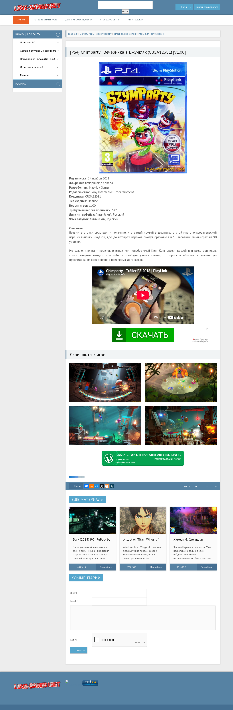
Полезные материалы (45, 19)
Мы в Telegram (135, 19)
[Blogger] (107, 486)
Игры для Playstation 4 (151, 33)
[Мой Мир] (96, 486)
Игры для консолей (125, 33)
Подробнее (106, 567)
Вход (184, 7)
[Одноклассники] (91, 486)
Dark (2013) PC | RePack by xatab (91, 541)
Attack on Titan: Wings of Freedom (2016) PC (141, 541)
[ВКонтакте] (86, 486)
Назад (77, 486)
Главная (21, 19)
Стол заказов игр (110, 19)
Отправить (79, 650)
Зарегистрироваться (207, 7)
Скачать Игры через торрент (95, 33)
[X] (102, 486)
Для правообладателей (78, 19)
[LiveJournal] (112, 486)
